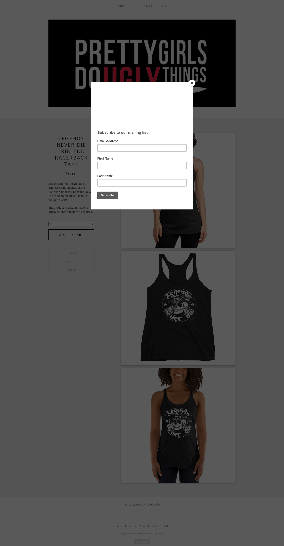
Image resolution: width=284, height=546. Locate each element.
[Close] (192, 83)
